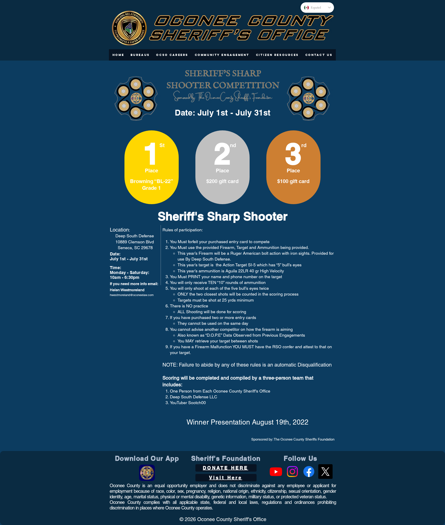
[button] (140, 54)
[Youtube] (276, 471)
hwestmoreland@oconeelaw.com (132, 295)
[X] (325, 471)
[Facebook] (309, 471)
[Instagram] (292, 471)
